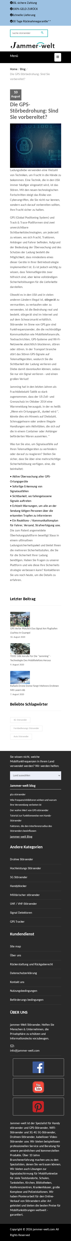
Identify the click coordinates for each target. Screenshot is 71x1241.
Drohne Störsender (21, 859)
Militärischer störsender (25, 895)
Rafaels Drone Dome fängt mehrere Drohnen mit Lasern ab (34, 688)
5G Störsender (18, 877)
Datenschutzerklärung (23, 973)
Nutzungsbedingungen (23, 991)
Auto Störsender (21, 736)
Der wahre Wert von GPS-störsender (29, 810)
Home (13, 69)
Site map (15, 946)
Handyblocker (18, 886)
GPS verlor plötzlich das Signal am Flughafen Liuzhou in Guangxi (33, 630)
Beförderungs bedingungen (26, 999)
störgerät (50, 299)
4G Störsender (20, 720)
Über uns (15, 955)
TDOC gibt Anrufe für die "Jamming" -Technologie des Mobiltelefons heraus (30, 658)
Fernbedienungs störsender (26, 728)
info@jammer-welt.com (25, 1050)
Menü (14, 56)
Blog (23, 69)
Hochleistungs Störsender (25, 868)
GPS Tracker (17, 921)
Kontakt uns (17, 982)
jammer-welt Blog (21, 836)
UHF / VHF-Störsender (23, 903)
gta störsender (18, 794)
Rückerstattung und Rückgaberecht (31, 964)
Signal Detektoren (21, 912)
